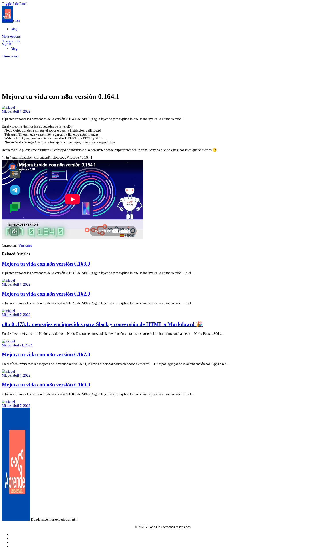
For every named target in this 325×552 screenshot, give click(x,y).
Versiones (25, 245)
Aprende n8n (11, 20)
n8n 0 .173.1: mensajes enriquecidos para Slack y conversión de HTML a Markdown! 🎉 (102, 324)
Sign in (7, 44)
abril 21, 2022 (22, 345)
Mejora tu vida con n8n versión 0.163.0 (46, 264)
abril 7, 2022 (21, 111)
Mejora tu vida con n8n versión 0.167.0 (46, 354)
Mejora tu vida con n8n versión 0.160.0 (46, 385)
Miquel (7, 111)
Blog (14, 49)
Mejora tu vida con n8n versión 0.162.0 (46, 294)
